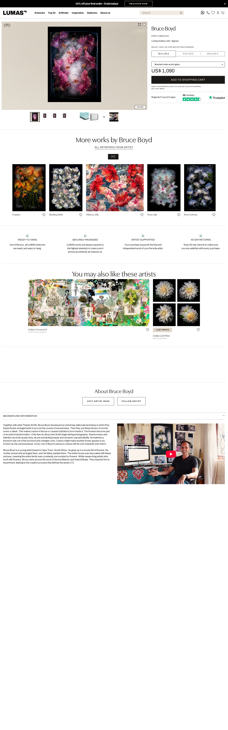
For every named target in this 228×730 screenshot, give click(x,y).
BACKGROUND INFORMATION (20, 416)
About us (105, 13)
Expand (139, 24)
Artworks (39, 13)
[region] (114, 191)
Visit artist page (98, 401)
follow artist (131, 401)
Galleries (92, 13)
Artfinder (64, 13)
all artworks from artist (114, 147)
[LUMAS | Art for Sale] (15, 13)
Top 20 (51, 13)
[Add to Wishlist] (144, 24)
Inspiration (78, 13)
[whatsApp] (202, 13)
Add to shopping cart (188, 79)
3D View (140, 107)
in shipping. (193, 86)
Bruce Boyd (163, 28)
